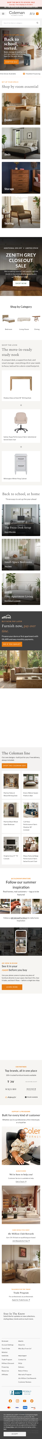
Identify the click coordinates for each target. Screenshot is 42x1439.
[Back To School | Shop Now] (21, 49)
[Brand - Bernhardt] (31, 1081)
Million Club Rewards (27, 1378)
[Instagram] (17, 1402)
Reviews (24, 1382)
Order (6, 1348)
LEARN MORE (12, 987)
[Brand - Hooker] (31, 1089)
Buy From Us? (24, 1348)
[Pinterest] (32, 1402)
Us (21, 1345)
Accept (15, 1434)
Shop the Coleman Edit (14, 766)
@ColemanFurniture (19, 918)
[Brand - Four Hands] (31, 1097)
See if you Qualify (12, 644)
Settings (7, 1345)
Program (7, 1359)
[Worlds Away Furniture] (11, 1089)
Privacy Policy (10, 1427)
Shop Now (21, 283)
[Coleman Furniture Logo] (17, 14)
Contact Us (29, 7)
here (5, 1429)
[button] (30, 13)
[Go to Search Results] (37, 23)
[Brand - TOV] (11, 1081)
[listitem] (21, 109)
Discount (8, 1363)
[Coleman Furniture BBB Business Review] (21, 1394)
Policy (23, 1371)
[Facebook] (10, 1402)
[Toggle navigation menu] (3, 13)
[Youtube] (24, 1402)
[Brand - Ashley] (11, 1097)
